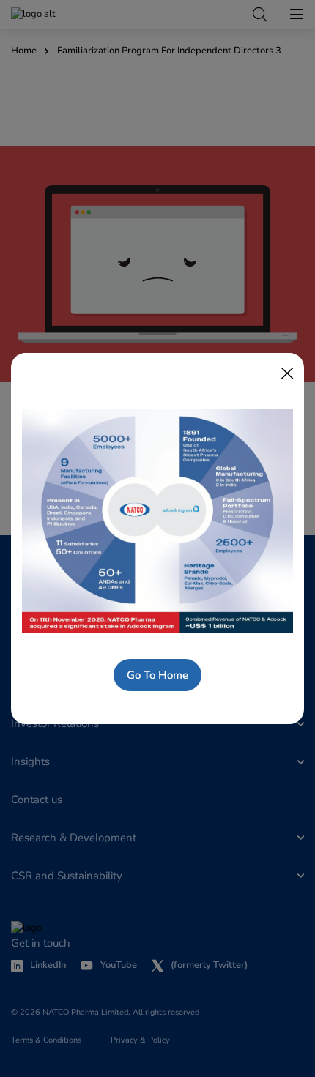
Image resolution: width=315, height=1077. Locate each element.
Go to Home (157, 675)
